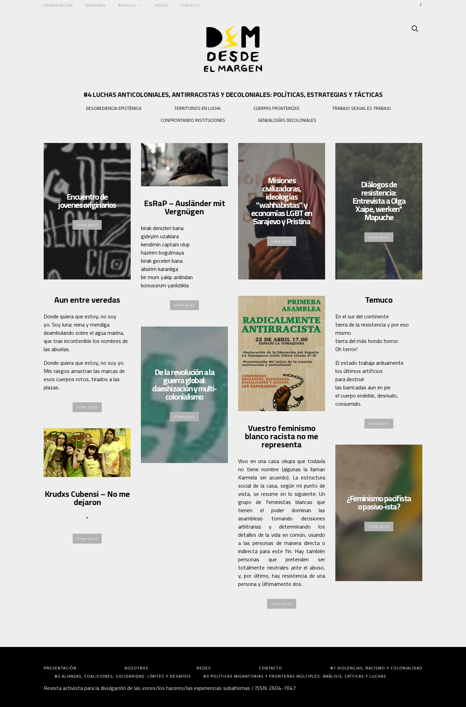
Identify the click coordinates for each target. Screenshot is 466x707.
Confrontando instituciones (193, 120)
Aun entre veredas (87, 299)
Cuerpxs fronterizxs (276, 108)
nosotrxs (95, 5)
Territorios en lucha (197, 108)
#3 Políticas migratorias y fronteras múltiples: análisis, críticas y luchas (294, 676)
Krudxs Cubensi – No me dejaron (87, 498)
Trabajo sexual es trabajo (361, 108)
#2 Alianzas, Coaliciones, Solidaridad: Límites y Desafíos (123, 676)
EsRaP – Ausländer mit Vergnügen (184, 207)
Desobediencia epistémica (114, 108)
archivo (127, 5)
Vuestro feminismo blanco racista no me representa (281, 436)
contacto (190, 5)
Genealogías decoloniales (287, 120)
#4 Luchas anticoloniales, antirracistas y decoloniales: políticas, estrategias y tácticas (233, 94)
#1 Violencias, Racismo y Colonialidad (376, 668)
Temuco (379, 299)
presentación (58, 5)
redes (161, 5)
